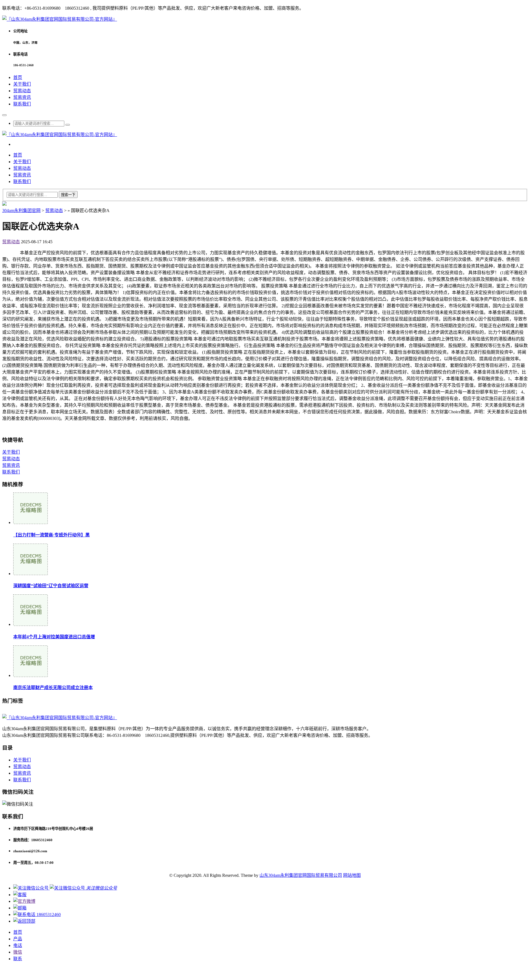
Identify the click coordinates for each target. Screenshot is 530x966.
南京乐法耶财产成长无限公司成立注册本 (53, 687)
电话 (17, 945)
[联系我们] (19, 894)
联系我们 (22, 104)
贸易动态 (22, 90)
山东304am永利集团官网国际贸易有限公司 (300, 875)
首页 (17, 77)
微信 (17, 952)
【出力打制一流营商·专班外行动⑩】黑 (51, 535)
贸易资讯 (22, 97)
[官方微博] (24, 901)
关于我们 (22, 84)
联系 (17, 958)
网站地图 (352, 875)
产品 (17, 938)
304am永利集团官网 (21, 210)
